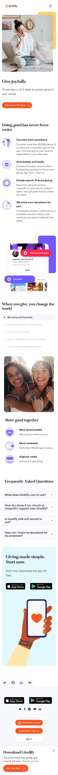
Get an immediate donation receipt (26, 339)
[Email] (29, 682)
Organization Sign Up (29, 731)
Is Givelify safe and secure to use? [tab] (23, 520)
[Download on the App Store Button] (15, 700)
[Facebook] (12, 682)
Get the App (13, 768)
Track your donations (18, 332)
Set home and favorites (19, 317)
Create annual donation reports (24, 346)
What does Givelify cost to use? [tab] (25, 494)
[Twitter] (4, 682)
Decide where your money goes (24, 324)
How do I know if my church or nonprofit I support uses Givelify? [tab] (26, 507)
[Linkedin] (21, 682)
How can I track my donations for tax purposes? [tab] (26, 534)
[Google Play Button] (40, 700)
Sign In (29, 739)
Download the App (15, 105)
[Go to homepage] (27, 6)
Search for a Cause (31, 722)
